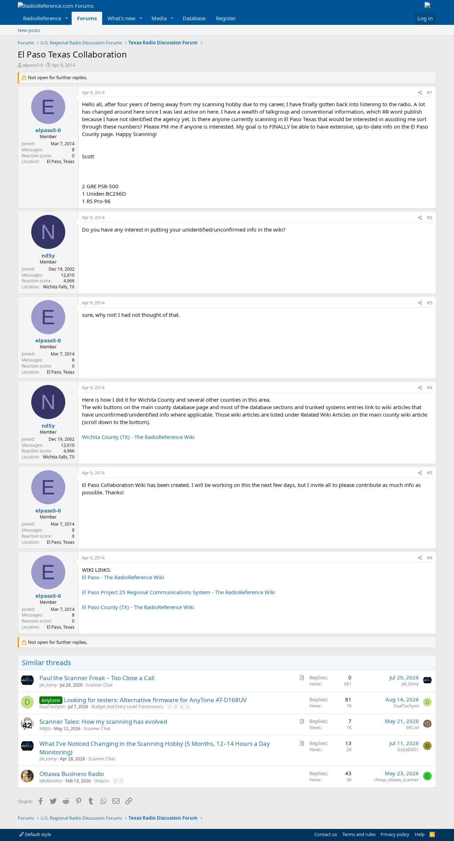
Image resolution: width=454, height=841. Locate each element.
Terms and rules (359, 834)
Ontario (101, 781)
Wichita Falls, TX (58, 287)
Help (420, 834)
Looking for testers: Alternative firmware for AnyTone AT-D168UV (155, 700)
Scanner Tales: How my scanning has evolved (103, 721)
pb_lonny (48, 685)
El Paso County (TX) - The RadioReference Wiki (138, 607)
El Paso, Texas (60, 161)
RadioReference (42, 18)
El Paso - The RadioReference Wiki (123, 577)
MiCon (412, 728)
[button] (67, 18)
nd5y (48, 255)
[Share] (420, 93)
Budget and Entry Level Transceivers (127, 707)
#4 (429, 388)
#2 (429, 218)
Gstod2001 (408, 750)
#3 (429, 303)
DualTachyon (52, 707)
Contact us (325, 834)
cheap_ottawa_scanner (396, 780)
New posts (29, 30)
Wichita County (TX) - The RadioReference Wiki (138, 436)
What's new (121, 18)
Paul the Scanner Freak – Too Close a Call (96, 678)
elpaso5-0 (33, 65)
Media (159, 18)
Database (194, 18)
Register (226, 18)
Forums (87, 18)
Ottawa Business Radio (71, 774)
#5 (429, 473)
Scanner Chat (99, 685)
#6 (429, 558)
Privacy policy (395, 834)
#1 (429, 92)
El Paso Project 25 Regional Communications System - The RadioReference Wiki (178, 592)
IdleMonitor (50, 781)
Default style (37, 834)
